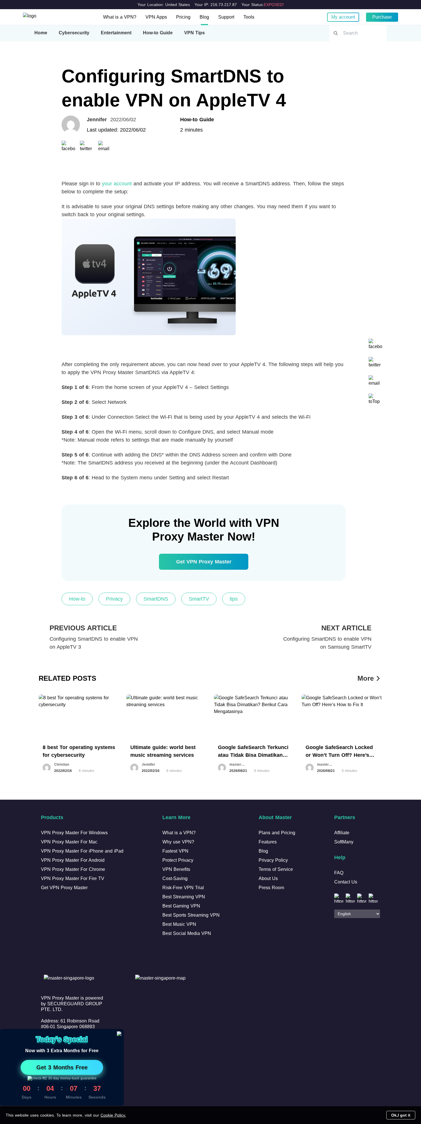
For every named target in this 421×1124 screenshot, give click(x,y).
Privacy (114, 599)
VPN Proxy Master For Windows (74, 832)
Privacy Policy (273, 860)
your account (117, 183)
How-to (77, 599)
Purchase (382, 17)
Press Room (271, 887)
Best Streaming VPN (183, 896)
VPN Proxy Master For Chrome (73, 869)
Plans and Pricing (277, 832)
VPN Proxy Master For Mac (69, 841)
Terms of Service (276, 869)
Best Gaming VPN (181, 905)
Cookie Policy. (113, 1115)
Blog (204, 17)
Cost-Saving (175, 878)
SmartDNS (155, 599)
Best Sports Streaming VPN (191, 915)
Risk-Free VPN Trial (183, 887)
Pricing (183, 17)
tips (234, 599)
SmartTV (199, 599)
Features (268, 841)
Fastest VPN (175, 851)
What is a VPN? (119, 17)
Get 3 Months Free (62, 1067)
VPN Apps (156, 17)
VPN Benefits (176, 869)
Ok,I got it (400, 1115)
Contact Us (345, 881)
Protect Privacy (177, 860)
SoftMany (343, 841)
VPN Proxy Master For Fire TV (72, 878)
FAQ (338, 872)
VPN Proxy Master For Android (73, 860)
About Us (268, 878)
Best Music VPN (179, 924)
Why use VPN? (178, 841)
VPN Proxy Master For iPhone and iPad (82, 851)
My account (343, 17)
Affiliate (341, 832)
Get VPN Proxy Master (203, 562)
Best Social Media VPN (186, 933)
